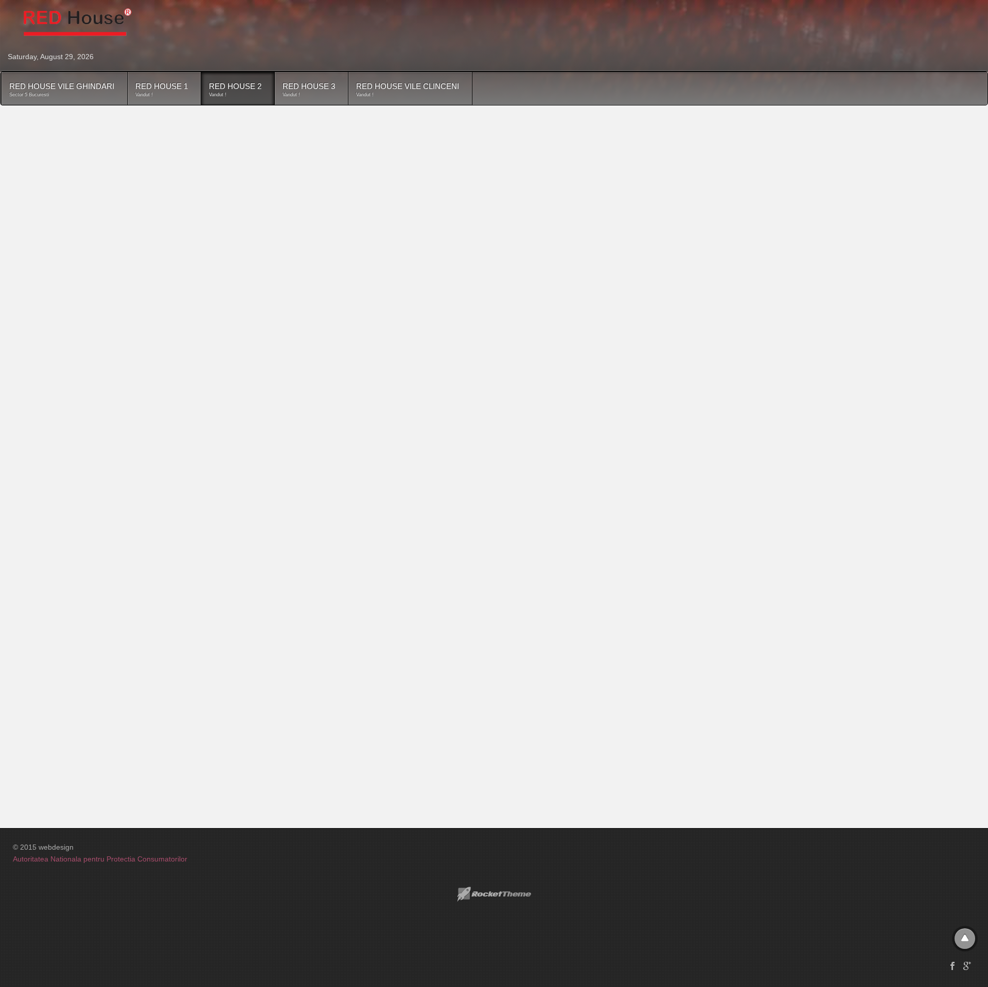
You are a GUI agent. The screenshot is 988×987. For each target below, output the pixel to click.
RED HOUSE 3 (309, 89)
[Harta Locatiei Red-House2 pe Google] (180, 568)
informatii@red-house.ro (77, 203)
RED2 (60, 154)
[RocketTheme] (494, 894)
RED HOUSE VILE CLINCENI (407, 89)
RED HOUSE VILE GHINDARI (61, 89)
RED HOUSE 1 (161, 89)
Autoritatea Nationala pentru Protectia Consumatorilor (100, 859)
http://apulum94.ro (188, 348)
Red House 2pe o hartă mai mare (80, 739)
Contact (38, 126)
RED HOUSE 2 (235, 89)
